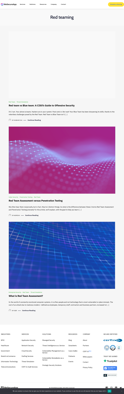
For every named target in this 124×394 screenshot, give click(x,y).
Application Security (29, 340)
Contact (85, 362)
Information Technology (9, 361)
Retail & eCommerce (8, 356)
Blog (70, 340)
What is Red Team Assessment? (26, 295)
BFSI (2, 340)
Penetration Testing (26, 197)
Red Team (12, 102)
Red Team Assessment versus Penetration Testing (35, 200)
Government (5, 351)
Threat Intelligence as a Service (53, 346)
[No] (122, 391)
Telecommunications (8, 367)
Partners (86, 346)
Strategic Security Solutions (52, 365)
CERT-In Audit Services (30, 367)
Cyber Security (13, 197)
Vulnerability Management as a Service (53, 352)
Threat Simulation (22, 102)
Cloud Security (27, 351)
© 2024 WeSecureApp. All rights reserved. (62, 388)
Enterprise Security (15, 292)
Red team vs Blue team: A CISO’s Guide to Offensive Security (42, 105)
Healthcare (5, 346)
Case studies (72, 351)
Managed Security (48, 340)
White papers (87, 357)
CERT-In (87, 351)
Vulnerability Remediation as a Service (53, 359)
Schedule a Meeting (116, 4)
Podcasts (71, 356)
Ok (109, 391)
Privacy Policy (87, 367)
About (85, 340)
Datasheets (72, 346)
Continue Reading (34, 120)
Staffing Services (27, 356)
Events (70, 361)
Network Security (28, 346)
